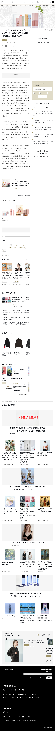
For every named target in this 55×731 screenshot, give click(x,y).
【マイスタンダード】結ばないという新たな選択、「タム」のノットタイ (43, 135)
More (43, 2)
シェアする (13, 45)
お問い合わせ (44, 701)
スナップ (37, 694)
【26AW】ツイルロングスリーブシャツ (18, 353)
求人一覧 (13, 364)
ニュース (8, 1)
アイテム (11, 716)
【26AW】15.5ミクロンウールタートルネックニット (7, 353)
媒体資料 (17, 701)
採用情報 (12, 701)
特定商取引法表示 (33, 720)
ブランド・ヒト (30, 1)
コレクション (6, 697)
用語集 (38, 697)
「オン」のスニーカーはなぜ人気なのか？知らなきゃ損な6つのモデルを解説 (43, 113)
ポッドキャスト (30, 697)
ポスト (13, 697)
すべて (34, 42)
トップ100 (31, 694)
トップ (2, 5)
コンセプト (29, 716)
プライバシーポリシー (35, 701)
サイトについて (6, 701)
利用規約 (28, 701)
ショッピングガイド (7, 720)
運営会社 (22, 701)
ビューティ (17, 1)
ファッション (15, 5)
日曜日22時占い (22, 694)
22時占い (38, 1)
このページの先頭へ (9, 669)
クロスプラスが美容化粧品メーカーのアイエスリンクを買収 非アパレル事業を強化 (20, 183)
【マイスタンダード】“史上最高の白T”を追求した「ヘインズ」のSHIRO (43, 128)
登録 (43, 96)
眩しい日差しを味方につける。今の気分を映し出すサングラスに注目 (43, 142)
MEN (36, 93)
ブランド (5, 716)
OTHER (50, 93)
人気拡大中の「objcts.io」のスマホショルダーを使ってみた (43, 121)
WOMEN (43, 93)
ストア (23, 1)
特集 (13, 1)
